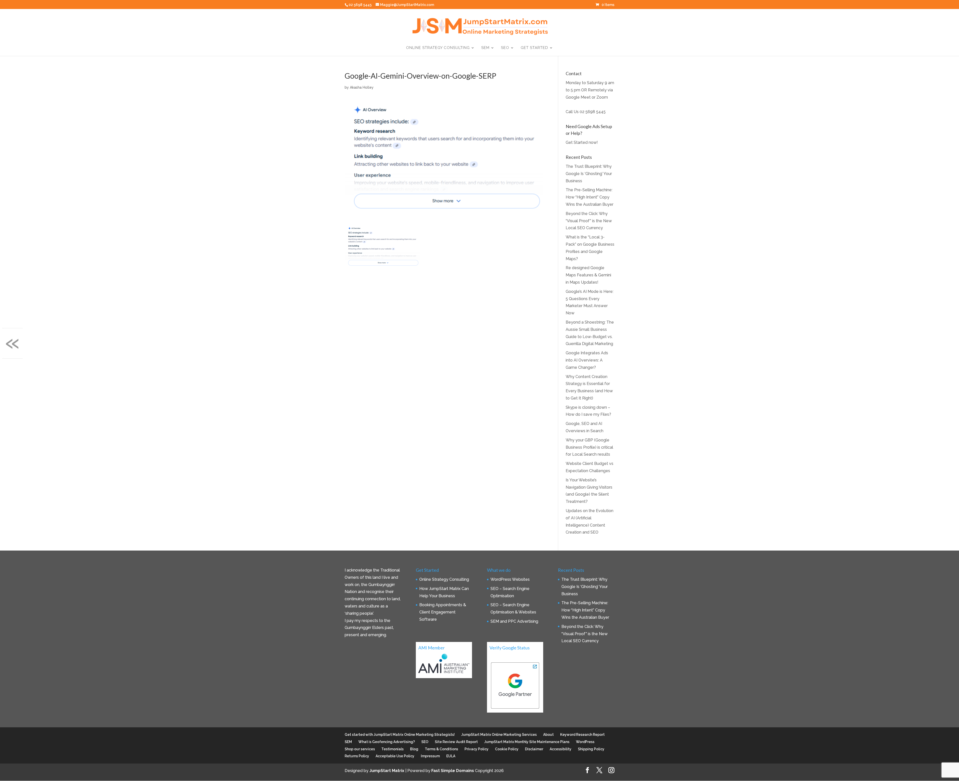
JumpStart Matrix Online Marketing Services (499, 735)
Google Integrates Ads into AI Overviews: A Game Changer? (587, 360)
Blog (414, 749)
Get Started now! (582, 142)
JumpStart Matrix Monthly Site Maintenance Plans (526, 742)
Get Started (534, 48)
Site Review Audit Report (456, 742)
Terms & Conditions (441, 749)
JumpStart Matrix (386, 770)
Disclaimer (534, 749)
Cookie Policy (506, 749)
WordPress (585, 742)
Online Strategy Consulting (438, 48)
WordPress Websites (510, 579)
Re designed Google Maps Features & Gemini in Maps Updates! (588, 275)
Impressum (430, 756)
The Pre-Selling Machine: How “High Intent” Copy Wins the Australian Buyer (589, 197)
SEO (505, 48)
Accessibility (560, 749)
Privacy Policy (476, 749)
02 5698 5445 (593, 111)
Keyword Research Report (582, 735)
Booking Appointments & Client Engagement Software (442, 612)
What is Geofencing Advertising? (386, 742)
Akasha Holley (362, 87)
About (548, 735)
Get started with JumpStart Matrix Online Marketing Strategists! (400, 735)
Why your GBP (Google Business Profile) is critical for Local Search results (589, 447)
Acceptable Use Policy (395, 756)
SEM (485, 48)
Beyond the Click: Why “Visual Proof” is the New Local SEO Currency (589, 220)
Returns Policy (357, 756)
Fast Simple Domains (452, 770)
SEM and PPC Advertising (514, 621)
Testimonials (392, 749)
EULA (450, 756)
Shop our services (360, 749)
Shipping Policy (591, 749)
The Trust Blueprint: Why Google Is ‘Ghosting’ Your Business (589, 173)
